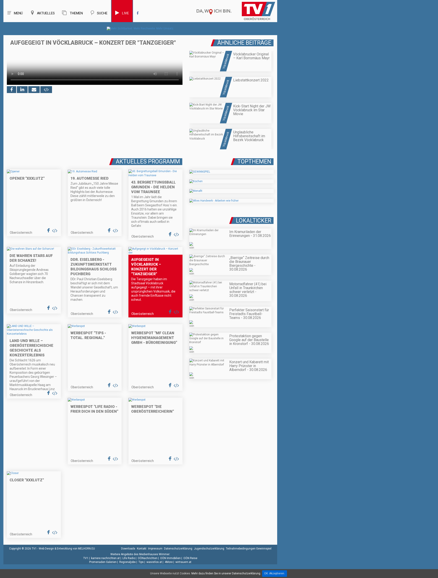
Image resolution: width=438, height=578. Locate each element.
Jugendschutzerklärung (209, 548)
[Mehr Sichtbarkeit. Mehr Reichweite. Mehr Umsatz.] (140, 28)
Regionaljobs (127, 562)
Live (125, 13)
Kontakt (141, 548)
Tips (141, 562)
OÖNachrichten (147, 558)
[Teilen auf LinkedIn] (22, 89)
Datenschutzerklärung (178, 548)
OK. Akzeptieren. (274, 573)
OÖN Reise (190, 558)
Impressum (155, 548)
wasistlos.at (154, 562)
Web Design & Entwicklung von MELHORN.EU (67, 548)
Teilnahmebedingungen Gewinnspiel (248, 548)
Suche (102, 13)
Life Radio (129, 558)
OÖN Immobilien (170, 558)
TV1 (85, 558)
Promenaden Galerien (103, 562)
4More (169, 562)
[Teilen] (34, 89)
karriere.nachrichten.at (105, 558)
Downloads (128, 548)
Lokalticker (253, 220)
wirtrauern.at (183, 562)
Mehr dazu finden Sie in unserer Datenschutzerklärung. (226, 573)
